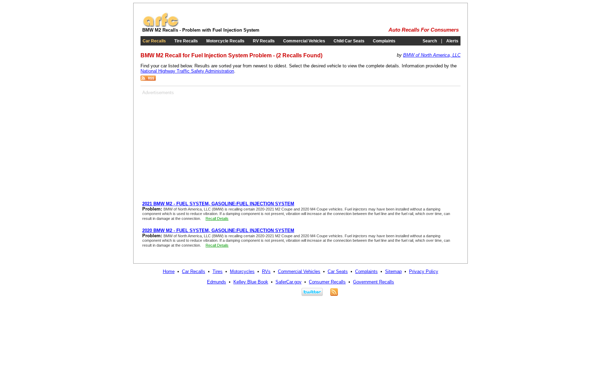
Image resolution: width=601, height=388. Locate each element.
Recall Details (217, 218)
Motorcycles (242, 271)
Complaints (384, 41)
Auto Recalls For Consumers (423, 30)
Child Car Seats (349, 41)
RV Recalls (264, 41)
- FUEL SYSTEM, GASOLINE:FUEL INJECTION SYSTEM (218, 203)
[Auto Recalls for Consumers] (160, 25)
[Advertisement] (200, 143)
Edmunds (216, 281)
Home (169, 271)
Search (430, 41)
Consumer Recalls (327, 281)
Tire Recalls (186, 41)
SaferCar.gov (288, 281)
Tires (218, 271)
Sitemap (393, 271)
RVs (266, 271)
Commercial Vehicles (304, 41)
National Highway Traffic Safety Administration (187, 71)
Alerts (452, 41)
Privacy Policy (423, 271)
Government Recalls (373, 281)
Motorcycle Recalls (225, 41)
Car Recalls (154, 41)
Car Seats (338, 271)
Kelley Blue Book (250, 281)
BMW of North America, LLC (431, 55)
